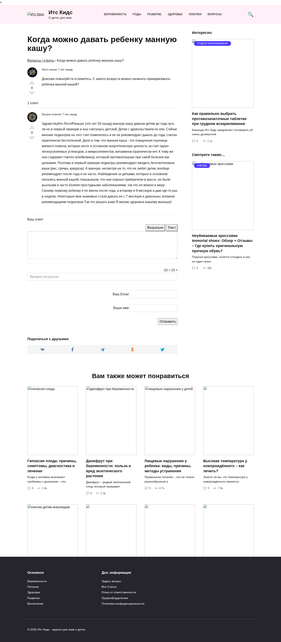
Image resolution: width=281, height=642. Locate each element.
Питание (33, 586)
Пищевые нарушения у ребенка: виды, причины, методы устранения (168, 466)
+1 (32, 81)
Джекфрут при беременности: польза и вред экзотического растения (108, 468)
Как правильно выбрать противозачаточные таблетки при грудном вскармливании (219, 119)
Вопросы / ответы (40, 60)
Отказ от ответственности (119, 592)
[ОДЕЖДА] (223, 227)
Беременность (115, 14)
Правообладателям (115, 598)
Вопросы (215, 14)
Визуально (155, 227)
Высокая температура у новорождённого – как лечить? (225, 466)
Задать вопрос (111, 581)
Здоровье (175, 14)
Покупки (195, 14)
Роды (137, 14)
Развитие (154, 14)
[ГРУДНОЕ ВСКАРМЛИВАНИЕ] (223, 105)
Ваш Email (121, 294)
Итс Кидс (60, 12)
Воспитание (35, 603)
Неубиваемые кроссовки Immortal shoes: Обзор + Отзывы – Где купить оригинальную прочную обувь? (222, 243)
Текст (172, 227)
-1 (32, 95)
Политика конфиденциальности (123, 603)
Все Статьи (109, 586)
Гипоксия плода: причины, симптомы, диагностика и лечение (52, 466)
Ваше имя (121, 308)
